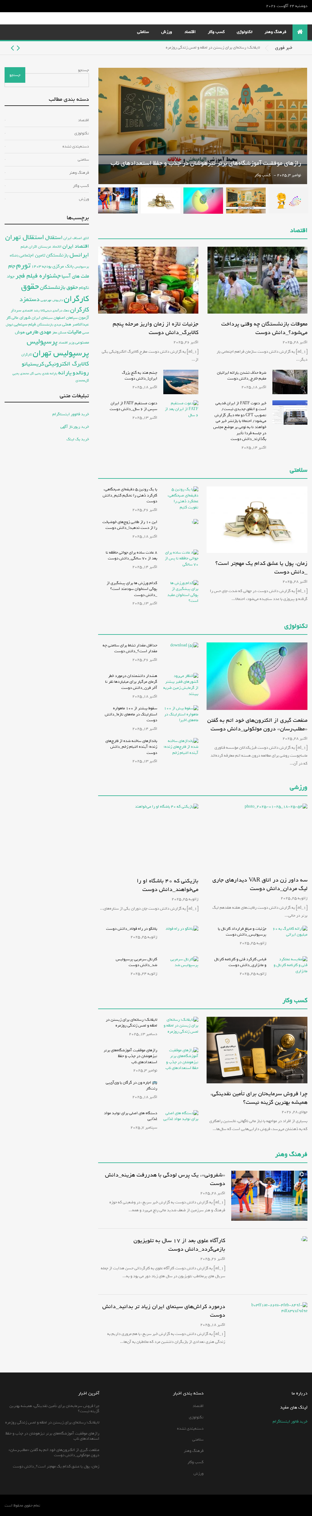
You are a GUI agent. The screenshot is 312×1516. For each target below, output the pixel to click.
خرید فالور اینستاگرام (290, 1421)
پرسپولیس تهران (61, 353)
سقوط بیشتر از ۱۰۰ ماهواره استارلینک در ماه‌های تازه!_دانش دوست (131, 714)
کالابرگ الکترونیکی (67, 364)
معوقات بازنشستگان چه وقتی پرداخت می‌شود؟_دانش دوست (264, 328)
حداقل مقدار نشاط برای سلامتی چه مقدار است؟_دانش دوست (130, 648)
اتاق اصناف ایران (76, 238)
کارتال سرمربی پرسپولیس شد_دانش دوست (136, 962)
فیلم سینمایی (25, 324)
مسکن (62, 332)
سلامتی (143, 31)
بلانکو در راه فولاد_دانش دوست (131, 928)
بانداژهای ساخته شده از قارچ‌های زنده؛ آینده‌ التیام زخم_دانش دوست (131, 747)
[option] (132, 48)
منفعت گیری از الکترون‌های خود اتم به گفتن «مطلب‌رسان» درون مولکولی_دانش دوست (257, 724)
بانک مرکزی (63, 266)
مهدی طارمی (38, 331)
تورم (23, 265)
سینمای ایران (42, 317)
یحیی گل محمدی (30, 373)
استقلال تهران (24, 237)
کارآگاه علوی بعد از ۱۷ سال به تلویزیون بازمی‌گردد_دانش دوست (179, 1245)
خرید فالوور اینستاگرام (70, 414)
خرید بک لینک (77, 439)
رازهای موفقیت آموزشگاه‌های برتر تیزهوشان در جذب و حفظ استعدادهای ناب (206, 163)
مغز (54, 332)
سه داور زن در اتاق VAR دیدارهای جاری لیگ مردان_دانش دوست (259, 884)
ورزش (166, 31)
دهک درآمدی (60, 310)
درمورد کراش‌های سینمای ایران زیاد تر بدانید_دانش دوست (163, 1311)
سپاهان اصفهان (66, 317)
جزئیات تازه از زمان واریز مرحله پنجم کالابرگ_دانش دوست (155, 328)
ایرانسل (79, 255)
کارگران (26, 354)
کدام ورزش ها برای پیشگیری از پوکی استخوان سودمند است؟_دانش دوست (132, 589)
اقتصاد (190, 31)
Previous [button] (18, 47)
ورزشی (298, 787)
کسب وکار (216, 31)
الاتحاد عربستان (50, 246)
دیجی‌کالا (46, 310)
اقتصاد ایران (75, 246)
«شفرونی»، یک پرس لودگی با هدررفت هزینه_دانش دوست (165, 1179)
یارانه (65, 373)
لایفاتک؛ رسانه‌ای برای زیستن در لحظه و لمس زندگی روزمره (213, 47)
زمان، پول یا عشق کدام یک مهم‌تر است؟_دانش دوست (261, 567)
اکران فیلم (29, 246)
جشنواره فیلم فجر (38, 276)
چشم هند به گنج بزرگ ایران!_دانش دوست (139, 375)
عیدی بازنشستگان (49, 324)
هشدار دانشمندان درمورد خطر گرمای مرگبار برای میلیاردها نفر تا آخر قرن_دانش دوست (131, 682)
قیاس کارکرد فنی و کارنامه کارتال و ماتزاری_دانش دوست (240, 962)
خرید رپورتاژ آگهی (74, 427)
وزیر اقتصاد (66, 342)
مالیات (74, 331)
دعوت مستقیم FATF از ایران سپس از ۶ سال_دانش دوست (133, 406)
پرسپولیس (42, 341)
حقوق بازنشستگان (59, 287)
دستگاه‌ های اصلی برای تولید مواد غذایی (130, 1116)
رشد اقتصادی (31, 310)
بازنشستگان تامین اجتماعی (44, 255)
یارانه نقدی (49, 373)
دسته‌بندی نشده (75, 146)
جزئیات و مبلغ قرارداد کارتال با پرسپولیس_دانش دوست (242, 931)
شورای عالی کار (18, 317)
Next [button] (12, 47)
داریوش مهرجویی (52, 300)
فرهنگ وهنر (275, 31)
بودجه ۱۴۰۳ (41, 266)
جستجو (83, 70)
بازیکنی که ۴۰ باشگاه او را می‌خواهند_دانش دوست (167, 885)
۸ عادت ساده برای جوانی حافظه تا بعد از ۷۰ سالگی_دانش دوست (131, 555)
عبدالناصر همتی (75, 324)
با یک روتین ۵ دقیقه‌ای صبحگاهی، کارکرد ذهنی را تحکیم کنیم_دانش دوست (130, 495)
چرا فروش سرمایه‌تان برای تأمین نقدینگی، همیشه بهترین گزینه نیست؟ (259, 1098)
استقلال (53, 237)
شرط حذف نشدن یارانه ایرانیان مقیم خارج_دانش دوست (241, 375)
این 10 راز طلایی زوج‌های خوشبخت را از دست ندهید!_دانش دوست (129, 525)
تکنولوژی (244, 31)
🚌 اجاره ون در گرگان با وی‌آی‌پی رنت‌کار (131, 1085)
